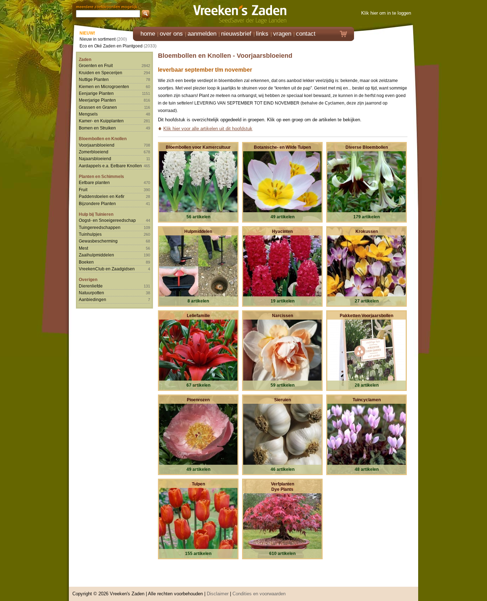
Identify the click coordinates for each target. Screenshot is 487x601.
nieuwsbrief (236, 33)
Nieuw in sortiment (98, 39)
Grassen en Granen (98, 107)
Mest (83, 248)
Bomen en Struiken (97, 128)
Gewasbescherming (98, 241)
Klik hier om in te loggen (386, 13)
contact (306, 33)
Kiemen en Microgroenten (104, 86)
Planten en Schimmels (101, 176)
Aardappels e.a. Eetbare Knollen (110, 165)
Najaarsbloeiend (95, 158)
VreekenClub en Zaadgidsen (107, 268)
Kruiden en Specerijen (100, 72)
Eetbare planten (94, 182)
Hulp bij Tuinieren (96, 214)
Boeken (86, 262)
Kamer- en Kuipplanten (101, 120)
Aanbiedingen (92, 299)
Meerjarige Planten (97, 100)
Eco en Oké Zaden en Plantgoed (111, 46)
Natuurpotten (91, 292)
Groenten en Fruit (96, 65)
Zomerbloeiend (93, 151)
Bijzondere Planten (97, 203)
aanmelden (202, 33)
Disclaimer (218, 593)
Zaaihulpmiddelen (96, 255)
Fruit (83, 189)
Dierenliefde (91, 286)
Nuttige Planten (94, 79)
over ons (171, 33)
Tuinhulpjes (90, 234)
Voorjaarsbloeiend (96, 145)
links (262, 33)
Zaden (85, 59)
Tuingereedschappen (100, 227)
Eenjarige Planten (96, 93)
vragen (282, 33)
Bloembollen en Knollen (103, 138)
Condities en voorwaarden (259, 593)
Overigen (88, 279)
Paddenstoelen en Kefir (101, 196)
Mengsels (88, 114)
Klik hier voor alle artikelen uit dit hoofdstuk (207, 128)
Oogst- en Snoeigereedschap (107, 220)
